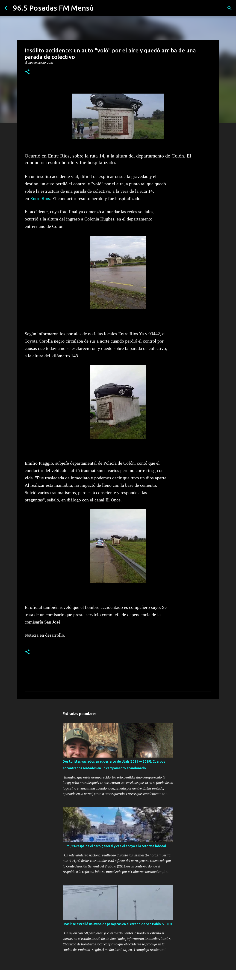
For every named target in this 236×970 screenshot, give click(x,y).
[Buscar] (229, 8)
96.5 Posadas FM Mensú (53, 8)
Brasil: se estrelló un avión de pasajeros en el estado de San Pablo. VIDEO (117, 924)
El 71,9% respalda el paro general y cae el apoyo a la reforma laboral (114, 846)
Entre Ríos (40, 198)
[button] (27, 72)
